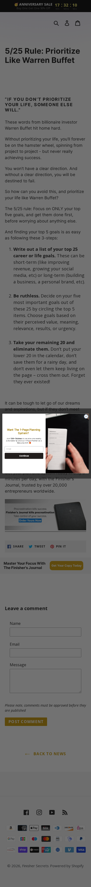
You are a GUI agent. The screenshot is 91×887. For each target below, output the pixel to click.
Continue (24, 455)
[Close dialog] (86, 416)
